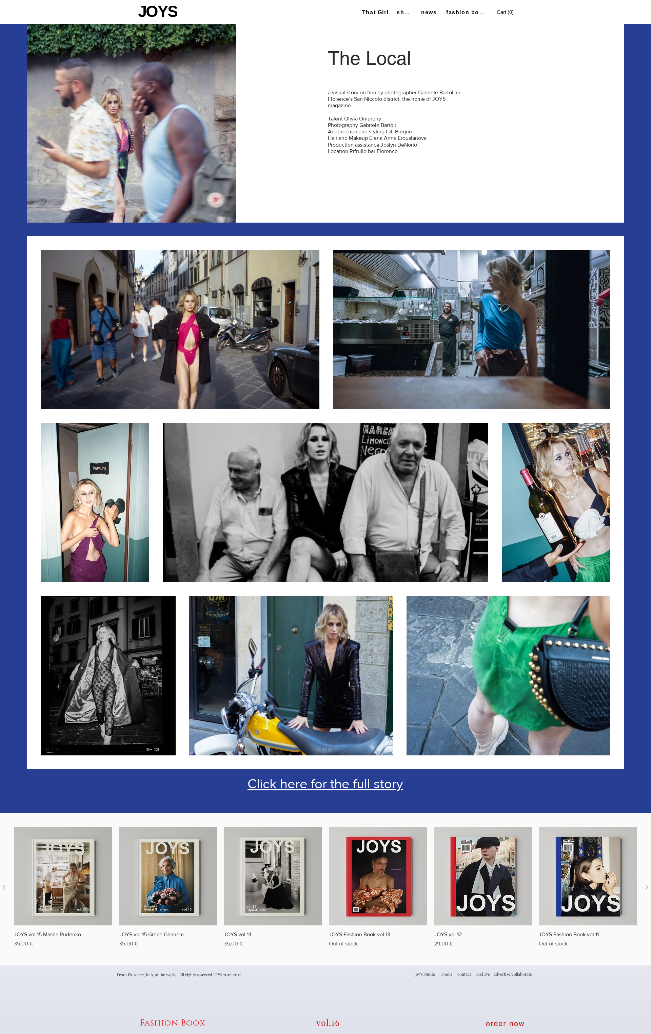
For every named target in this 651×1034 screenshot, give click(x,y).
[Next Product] (647, 887)
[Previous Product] (4, 887)
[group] (325, 887)
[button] (506, 12)
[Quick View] (63, 876)
